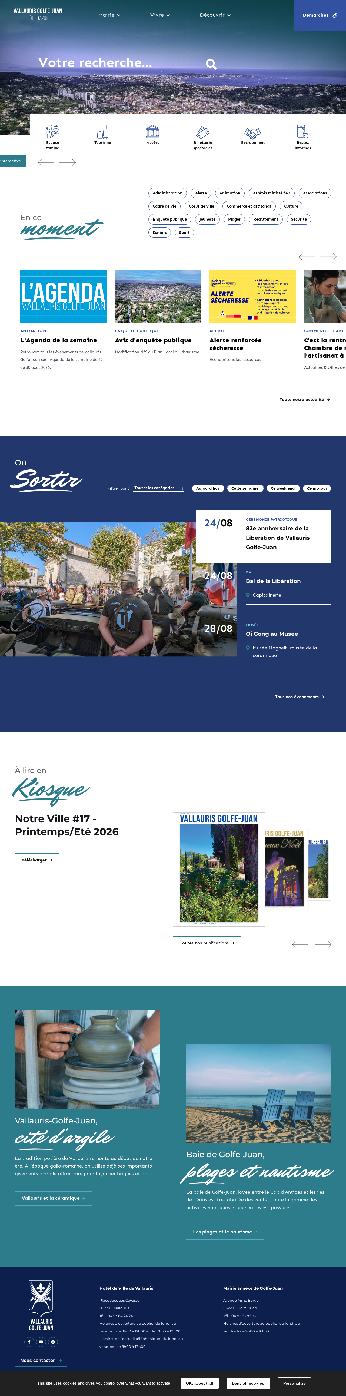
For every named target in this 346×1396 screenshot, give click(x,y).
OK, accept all (199, 1383)
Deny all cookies (248, 1383)
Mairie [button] (106, 15)
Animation (229, 193)
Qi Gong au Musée (272, 634)
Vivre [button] (157, 15)
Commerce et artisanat (249, 206)
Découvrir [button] (212, 15)
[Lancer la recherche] (211, 64)
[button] (300, 944)
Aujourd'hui (208, 488)
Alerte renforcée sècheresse (235, 344)
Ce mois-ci (317, 488)
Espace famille (52, 145)
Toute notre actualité (302, 399)
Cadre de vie (164, 206)
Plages (234, 219)
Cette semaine (245, 488)
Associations (315, 193)
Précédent (46, 162)
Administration (167, 193)
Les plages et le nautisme (222, 1232)
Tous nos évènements (297, 696)
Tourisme (102, 142)
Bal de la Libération (273, 581)
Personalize (294, 1383)
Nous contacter (38, 1360)
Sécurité (299, 219)
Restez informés (303, 145)
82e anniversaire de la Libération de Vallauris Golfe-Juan (278, 538)
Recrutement (253, 142)
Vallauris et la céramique (50, 1198)
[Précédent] (306, 256)
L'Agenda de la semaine (58, 340)
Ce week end (283, 488)
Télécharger (34, 860)
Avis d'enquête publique (153, 340)
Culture (291, 206)
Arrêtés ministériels (271, 193)
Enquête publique (170, 219)
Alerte (201, 193)
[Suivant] (328, 256)
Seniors (160, 232)
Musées (152, 142)
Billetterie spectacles (202, 145)
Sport (184, 232)
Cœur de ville (201, 206)
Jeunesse (207, 219)
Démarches (315, 15)
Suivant (67, 162)
